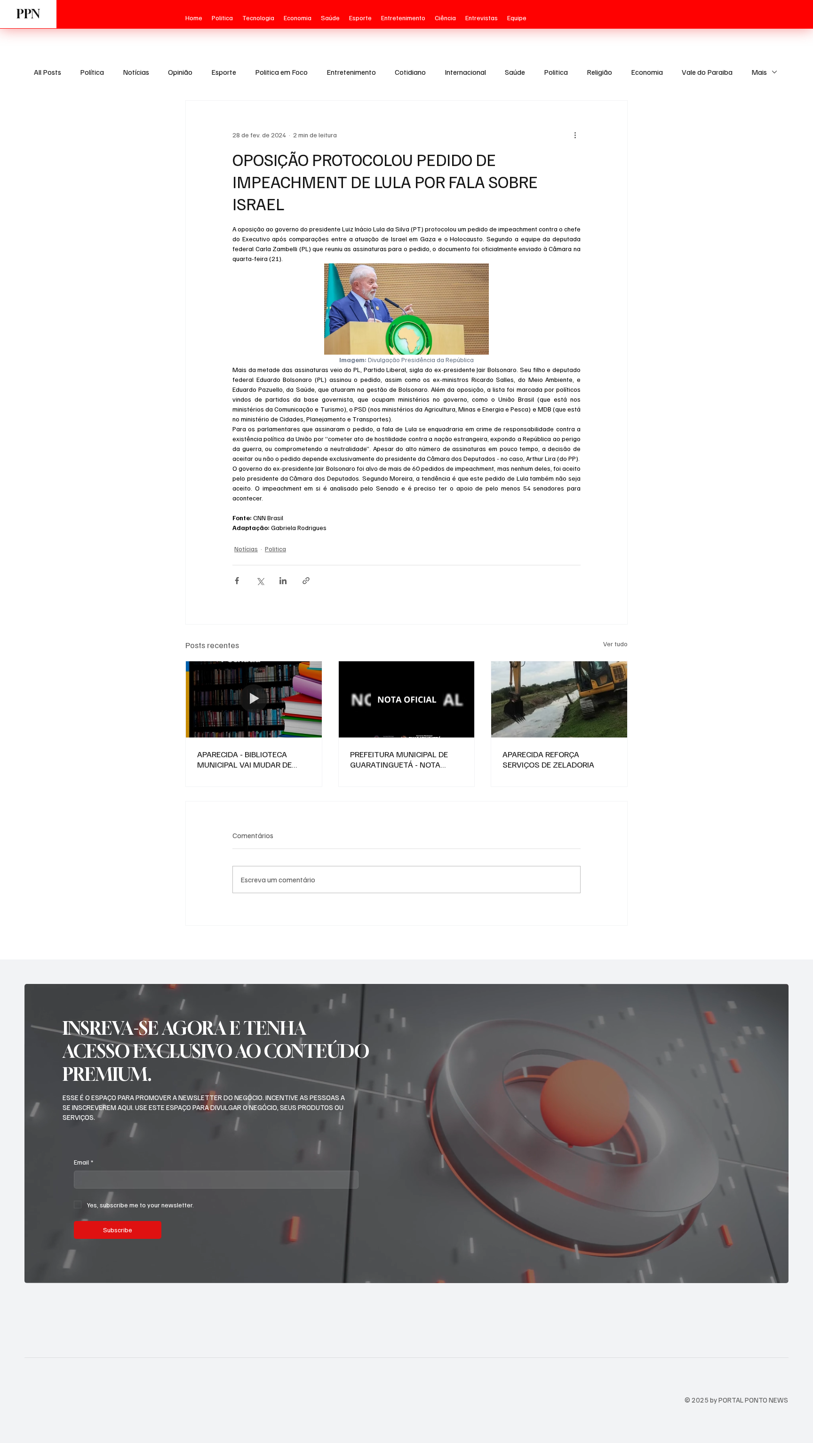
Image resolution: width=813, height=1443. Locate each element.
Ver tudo (615, 644)
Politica (556, 72)
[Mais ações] (575, 134)
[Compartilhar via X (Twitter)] (259, 580)
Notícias (136, 72)
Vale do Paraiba (707, 72)
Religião (599, 72)
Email (83, 1162)
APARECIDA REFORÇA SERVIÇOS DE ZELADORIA (548, 759)
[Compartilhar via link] (306, 580)
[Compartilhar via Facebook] (236, 580)
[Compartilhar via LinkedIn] (283, 580)
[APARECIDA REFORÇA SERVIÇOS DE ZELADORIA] (559, 699)
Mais (759, 72)
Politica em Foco (281, 72)
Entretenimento (351, 72)
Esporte (223, 72)
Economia (647, 72)
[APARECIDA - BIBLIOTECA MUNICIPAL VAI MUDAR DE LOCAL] (254, 699)
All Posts (47, 72)
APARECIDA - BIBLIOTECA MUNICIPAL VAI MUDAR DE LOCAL (244, 759)
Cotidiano (410, 72)
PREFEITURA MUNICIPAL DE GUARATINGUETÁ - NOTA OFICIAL (399, 759)
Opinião (180, 72)
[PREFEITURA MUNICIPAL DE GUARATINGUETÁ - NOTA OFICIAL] (407, 699)
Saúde (515, 72)
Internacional (465, 72)
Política (92, 72)
